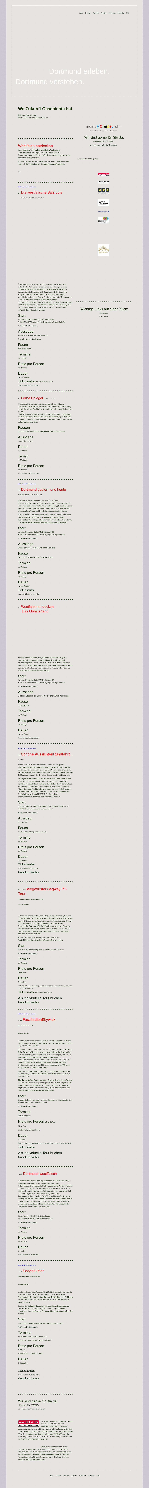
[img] (39, 15)
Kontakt (121, 13)
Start (81, 13)
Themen (96, 13)
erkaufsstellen (46, 1429)
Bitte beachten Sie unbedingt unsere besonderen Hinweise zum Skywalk (44, 1143)
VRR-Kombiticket (43, 1449)
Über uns (112, 13)
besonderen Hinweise (53, 986)
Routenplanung (31, 326)
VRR (20, 326)
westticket (45, 1426)
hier (23, 1116)
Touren (87, 13)
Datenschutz (103, 317)
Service (103, 13)
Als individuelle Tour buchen (29, 385)
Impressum (104, 313)
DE (127, 13)
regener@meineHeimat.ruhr (35, 1409)
